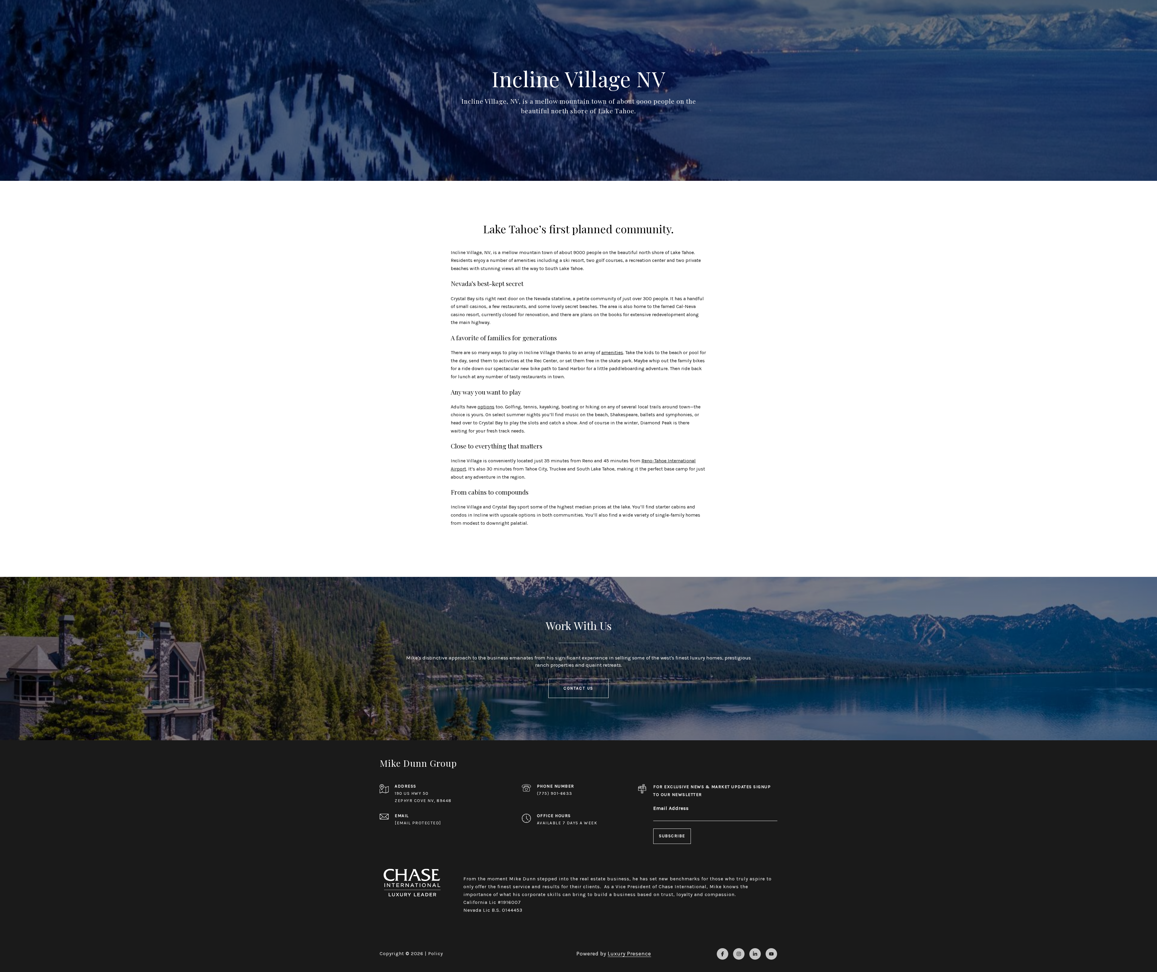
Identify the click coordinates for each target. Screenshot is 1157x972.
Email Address (671, 808)
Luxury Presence (629, 953)
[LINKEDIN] (755, 954)
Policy (435, 953)
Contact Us (578, 688)
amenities (612, 352)
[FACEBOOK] (722, 954)
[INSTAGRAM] (739, 954)
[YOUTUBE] (771, 954)
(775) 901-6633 (554, 793)
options (486, 407)
